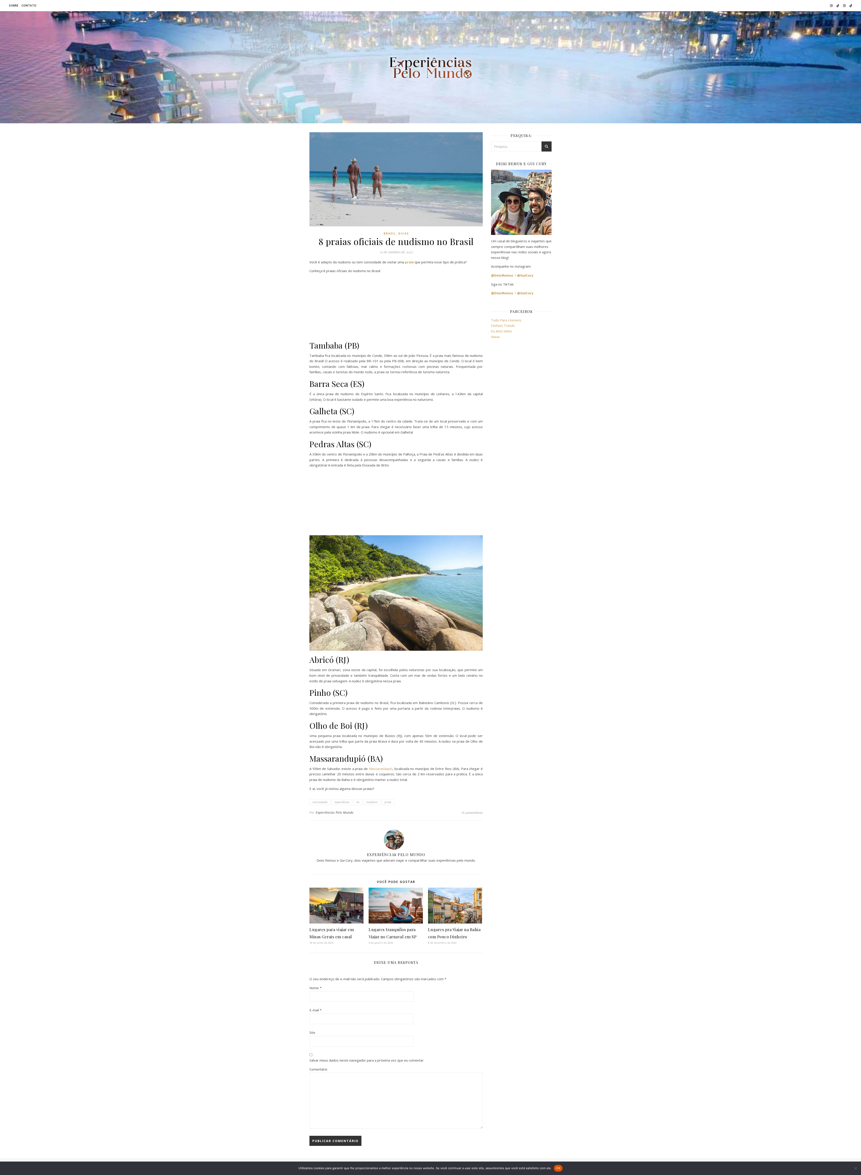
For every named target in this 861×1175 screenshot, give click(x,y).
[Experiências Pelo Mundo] (430, 67)
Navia (495, 336)
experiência (342, 802)
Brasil (390, 233)
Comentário (318, 1069)
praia (388, 802)
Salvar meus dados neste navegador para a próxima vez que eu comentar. (366, 1060)
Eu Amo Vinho (501, 331)
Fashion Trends (503, 325)
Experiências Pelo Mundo (335, 812)
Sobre (13, 5)
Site (312, 1032)
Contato (29, 5)
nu (357, 802)
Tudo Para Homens (506, 320)
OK (558, 1168)
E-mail (315, 1010)
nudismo (372, 802)
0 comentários (472, 812)
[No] (855, 1168)
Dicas (403, 233)
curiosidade (320, 802)
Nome (315, 988)
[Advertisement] (396, 308)
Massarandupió (380, 768)
